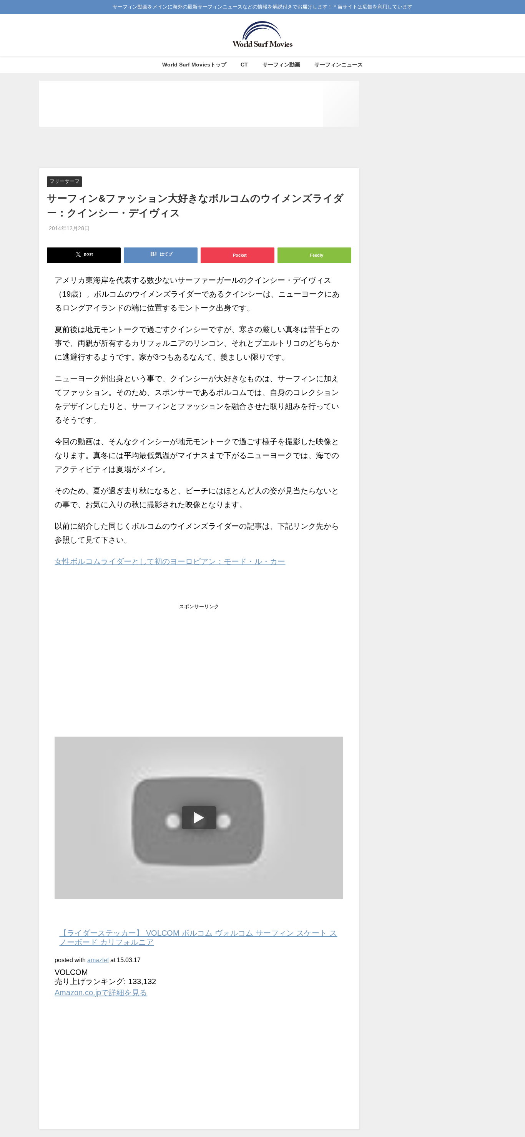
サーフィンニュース (338, 64)
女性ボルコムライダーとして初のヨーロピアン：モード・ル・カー (170, 561)
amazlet (98, 960)
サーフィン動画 (281, 64)
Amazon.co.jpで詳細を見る (101, 992)
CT (244, 64)
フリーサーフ (65, 181)
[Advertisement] (199, 148)
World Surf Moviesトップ (194, 64)
